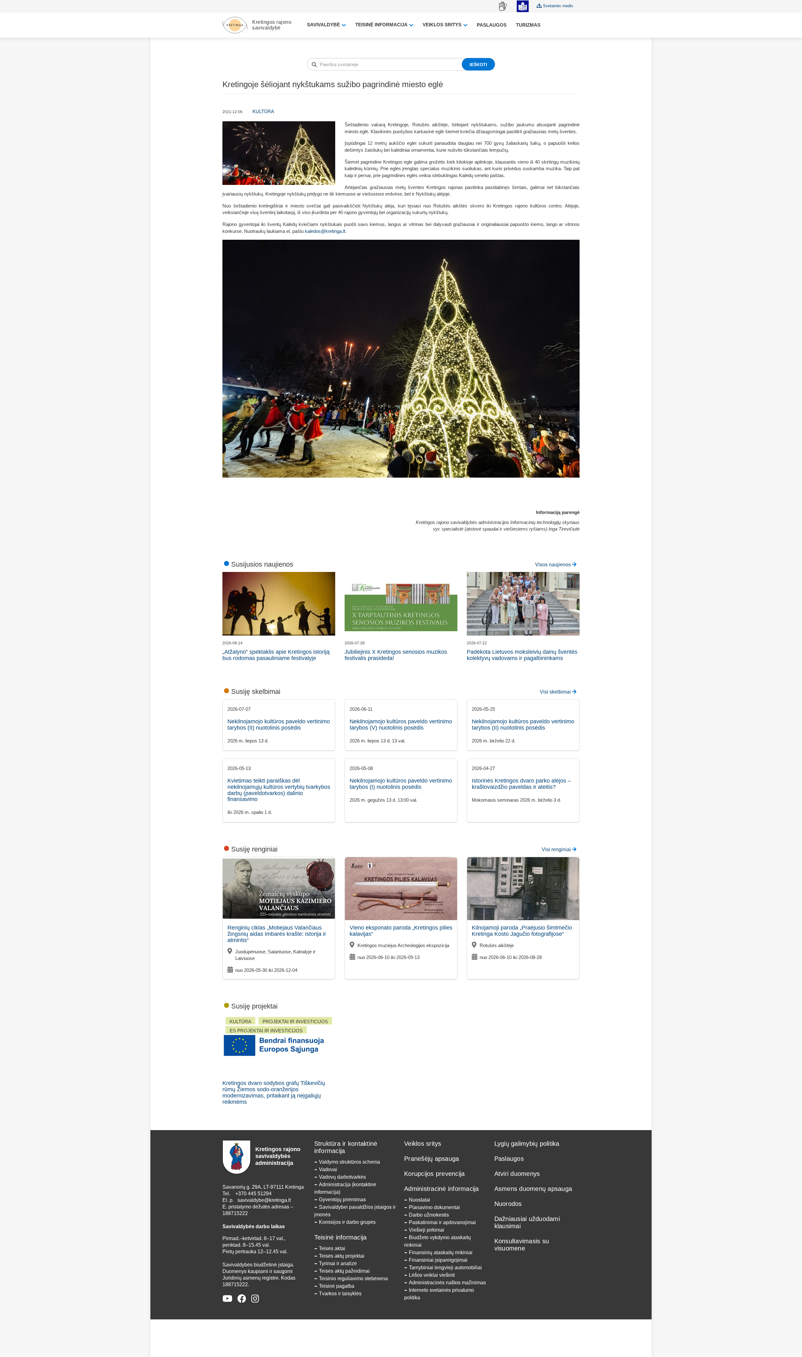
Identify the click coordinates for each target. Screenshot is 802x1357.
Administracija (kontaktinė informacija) (345, 1188)
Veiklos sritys (443, 24)
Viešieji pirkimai (426, 1230)
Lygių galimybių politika (527, 1143)
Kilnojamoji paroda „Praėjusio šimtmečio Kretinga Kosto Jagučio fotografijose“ (522, 931)
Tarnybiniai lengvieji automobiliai (445, 1267)
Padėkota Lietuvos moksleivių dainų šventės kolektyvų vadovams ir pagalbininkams (522, 655)
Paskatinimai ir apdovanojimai (442, 1222)
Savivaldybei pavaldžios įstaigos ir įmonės (355, 1210)
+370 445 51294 (253, 1193)
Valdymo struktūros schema (349, 1162)
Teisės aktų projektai (341, 1256)
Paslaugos (492, 25)
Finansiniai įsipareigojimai (438, 1260)
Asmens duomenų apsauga (533, 1188)
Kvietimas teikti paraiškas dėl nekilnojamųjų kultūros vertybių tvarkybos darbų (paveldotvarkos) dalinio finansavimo (278, 790)
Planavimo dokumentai (434, 1207)
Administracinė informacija (441, 1188)
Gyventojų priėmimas (342, 1199)
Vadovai (328, 1169)
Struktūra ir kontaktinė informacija (346, 1147)
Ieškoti (478, 64)
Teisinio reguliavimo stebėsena (353, 1278)
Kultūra (263, 111)
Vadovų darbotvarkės (342, 1177)
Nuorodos (508, 1203)
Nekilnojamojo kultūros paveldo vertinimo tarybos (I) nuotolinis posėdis (401, 784)
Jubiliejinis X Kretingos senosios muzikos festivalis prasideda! (396, 655)
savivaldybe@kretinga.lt (264, 1200)
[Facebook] (241, 1299)
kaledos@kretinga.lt (325, 231)
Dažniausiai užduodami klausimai (527, 1222)
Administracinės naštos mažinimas (447, 1282)
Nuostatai (419, 1199)
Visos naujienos (553, 564)
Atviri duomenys (517, 1173)
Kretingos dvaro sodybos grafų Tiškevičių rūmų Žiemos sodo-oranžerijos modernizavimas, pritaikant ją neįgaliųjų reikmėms (273, 1092)
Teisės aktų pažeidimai (344, 1271)
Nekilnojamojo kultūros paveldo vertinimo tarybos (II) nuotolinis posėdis (278, 724)
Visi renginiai (557, 849)
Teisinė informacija (382, 24)
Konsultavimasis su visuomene (521, 1245)
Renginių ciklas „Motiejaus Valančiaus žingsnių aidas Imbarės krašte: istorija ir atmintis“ (276, 934)
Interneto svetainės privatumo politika (439, 1293)
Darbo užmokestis (429, 1215)
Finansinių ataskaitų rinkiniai (440, 1252)
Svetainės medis (557, 5)
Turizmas (528, 25)
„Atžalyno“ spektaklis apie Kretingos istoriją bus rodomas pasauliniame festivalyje (276, 655)
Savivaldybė (324, 24)
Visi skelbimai (556, 691)
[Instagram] (255, 1299)
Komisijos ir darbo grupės (347, 1222)
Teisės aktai (332, 1248)
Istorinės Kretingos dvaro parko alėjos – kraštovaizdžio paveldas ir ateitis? (521, 784)
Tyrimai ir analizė (338, 1263)
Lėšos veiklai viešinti (432, 1275)
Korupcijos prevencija (434, 1173)
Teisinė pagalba (336, 1286)
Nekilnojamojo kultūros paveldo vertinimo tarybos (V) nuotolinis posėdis (401, 724)
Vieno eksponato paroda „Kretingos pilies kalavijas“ (401, 931)
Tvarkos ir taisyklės (340, 1293)
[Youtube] (227, 1299)
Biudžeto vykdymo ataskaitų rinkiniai (437, 1241)
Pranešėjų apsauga (431, 1158)
